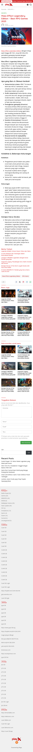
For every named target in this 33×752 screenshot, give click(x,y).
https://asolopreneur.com (8, 653)
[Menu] (2, 4)
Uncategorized (5, 520)
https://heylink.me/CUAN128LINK (10, 591)
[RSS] (16, 742)
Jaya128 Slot (4, 657)
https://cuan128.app (7, 731)
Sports (3, 513)
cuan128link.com (6, 720)
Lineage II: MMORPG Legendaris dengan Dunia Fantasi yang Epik (14, 258)
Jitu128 (3, 664)
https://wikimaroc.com (7, 716)
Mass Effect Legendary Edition (11, 51)
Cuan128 (3, 527)
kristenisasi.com (5, 650)
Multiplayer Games (6, 503)
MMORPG (4, 13)
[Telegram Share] (27, 282)
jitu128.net (4, 705)
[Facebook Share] (16, 282)
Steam (3, 515)
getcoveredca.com (6, 594)
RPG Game (25, 276)
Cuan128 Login (5, 583)
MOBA (3, 501)
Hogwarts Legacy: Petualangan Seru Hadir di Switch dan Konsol (16, 262)
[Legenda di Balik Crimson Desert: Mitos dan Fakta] (8, 293)
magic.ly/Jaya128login (7, 635)
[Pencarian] (31, 4)
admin (6, 24)
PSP (2, 508)
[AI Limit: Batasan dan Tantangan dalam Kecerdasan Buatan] (25, 293)
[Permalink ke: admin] (2, 25)
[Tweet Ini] (19, 282)
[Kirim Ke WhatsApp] (30, 282)
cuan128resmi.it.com (7, 727)
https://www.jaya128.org (8, 627)
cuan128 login (5, 598)
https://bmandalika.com (8, 713)
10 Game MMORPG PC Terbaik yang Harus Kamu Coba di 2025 (15, 270)
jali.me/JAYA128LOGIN (7, 646)
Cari (2, 449)
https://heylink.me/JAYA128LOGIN (10, 631)
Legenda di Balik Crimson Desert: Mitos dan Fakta (15, 251)
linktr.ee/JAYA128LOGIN (8, 642)
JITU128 (3, 668)
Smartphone (4, 510)
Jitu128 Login (5, 702)
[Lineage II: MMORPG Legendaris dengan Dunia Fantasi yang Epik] (8, 310)
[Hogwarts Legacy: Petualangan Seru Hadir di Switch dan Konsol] (25, 310)
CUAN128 (4, 550)
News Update (5, 505)
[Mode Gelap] (28, 4)
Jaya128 (3, 605)
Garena (3, 496)
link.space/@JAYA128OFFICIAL (9, 639)
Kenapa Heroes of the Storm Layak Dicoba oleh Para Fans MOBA (15, 266)
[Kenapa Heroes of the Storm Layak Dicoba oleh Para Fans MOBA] (8, 327)
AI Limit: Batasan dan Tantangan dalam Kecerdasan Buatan (13, 254)
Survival (3, 518)
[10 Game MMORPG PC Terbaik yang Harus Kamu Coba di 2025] (25, 327)
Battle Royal (4, 493)
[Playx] (8, 4)
